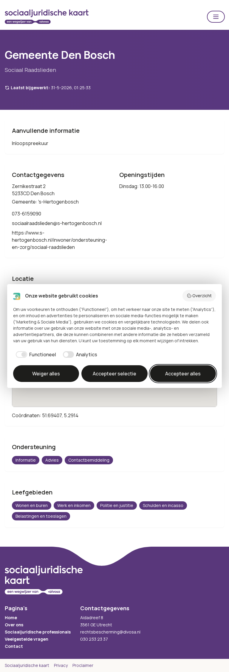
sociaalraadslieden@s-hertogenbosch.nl (57, 223)
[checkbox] (34, 354)
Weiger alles (46, 373)
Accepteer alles (183, 373)
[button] (216, 16)
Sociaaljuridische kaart (27, 665)
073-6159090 (26, 213)
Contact (14, 646)
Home (11, 617)
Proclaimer (82, 665)
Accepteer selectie (114, 373)
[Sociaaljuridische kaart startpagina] (47, 17)
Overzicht (202, 295)
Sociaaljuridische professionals (38, 632)
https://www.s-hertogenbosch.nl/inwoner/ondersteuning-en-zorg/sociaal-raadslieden (59, 239)
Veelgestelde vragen (26, 639)
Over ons (14, 625)
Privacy (61, 665)
